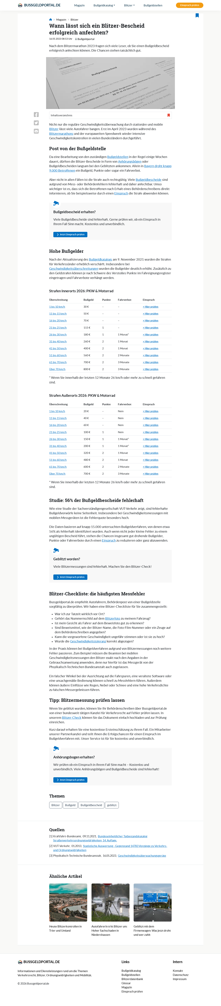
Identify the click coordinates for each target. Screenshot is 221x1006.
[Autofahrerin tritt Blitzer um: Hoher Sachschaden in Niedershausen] (110, 902)
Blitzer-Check (71, 717)
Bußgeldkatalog (103, 5)
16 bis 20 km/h (58, 320)
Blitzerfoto (112, 618)
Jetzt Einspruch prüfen (72, 234)
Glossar (126, 983)
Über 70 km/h (57, 369)
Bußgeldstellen (153, 5)
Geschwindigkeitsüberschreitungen (73, 268)
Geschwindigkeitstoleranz (88, 641)
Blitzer (128, 5)
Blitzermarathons (61, 133)
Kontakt (178, 970)
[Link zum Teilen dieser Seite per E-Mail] (39, 131)
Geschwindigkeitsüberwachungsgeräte (142, 855)
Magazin (79, 5)
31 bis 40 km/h (58, 341)
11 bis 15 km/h (58, 313)
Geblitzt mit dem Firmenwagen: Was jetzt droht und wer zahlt (152, 930)
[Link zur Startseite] (50, 19)
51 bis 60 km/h (58, 355)
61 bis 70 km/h (58, 362)
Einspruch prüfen (189, 5)
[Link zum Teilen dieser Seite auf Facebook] (39, 114)
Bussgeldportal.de (42, 5)
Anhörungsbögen (129, 161)
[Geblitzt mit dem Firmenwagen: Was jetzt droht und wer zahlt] (153, 902)
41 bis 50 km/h (58, 348)
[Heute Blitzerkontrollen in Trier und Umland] (68, 902)
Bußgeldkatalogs (100, 259)
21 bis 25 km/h (58, 327)
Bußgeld (70, 805)
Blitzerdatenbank (132, 979)
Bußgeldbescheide (148, 180)
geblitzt (112, 805)
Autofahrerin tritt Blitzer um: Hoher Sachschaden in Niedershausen (109, 930)
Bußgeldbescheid (91, 805)
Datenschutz (181, 974)
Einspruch (121, 193)
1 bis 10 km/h (57, 306)
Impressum (179, 979)
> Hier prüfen (150, 306)
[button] (110, 115)
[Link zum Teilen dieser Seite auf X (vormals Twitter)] (39, 123)
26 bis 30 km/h (58, 334)
